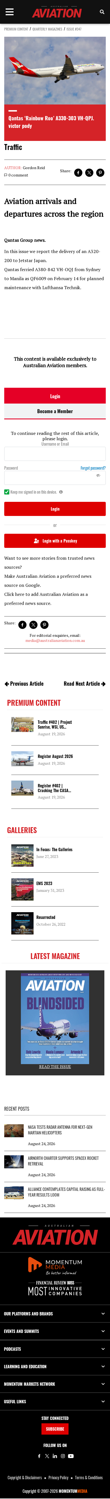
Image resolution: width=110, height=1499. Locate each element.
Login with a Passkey (60, 541)
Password (11, 468)
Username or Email (55, 444)
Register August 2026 (55, 756)
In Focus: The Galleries (54, 849)
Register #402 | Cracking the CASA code (53, 790)
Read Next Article (82, 683)
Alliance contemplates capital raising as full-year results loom (66, 1192)
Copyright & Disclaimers (25, 1477)
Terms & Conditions (89, 1477)
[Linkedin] (55, 1456)
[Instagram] (63, 1456)
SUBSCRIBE (55, 1429)
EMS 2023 (44, 883)
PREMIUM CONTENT (16, 29)
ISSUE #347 (74, 29)
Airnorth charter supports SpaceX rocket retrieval (63, 1161)
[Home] (55, 1235)
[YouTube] (71, 1456)
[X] (47, 1456)
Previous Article (26, 683)
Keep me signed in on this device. (33, 492)
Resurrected (45, 917)
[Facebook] (39, 1456)
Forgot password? (93, 468)
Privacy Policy (58, 1477)
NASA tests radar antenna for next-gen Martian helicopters (60, 1130)
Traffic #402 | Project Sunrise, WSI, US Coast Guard (55, 727)
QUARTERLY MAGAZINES (47, 29)
